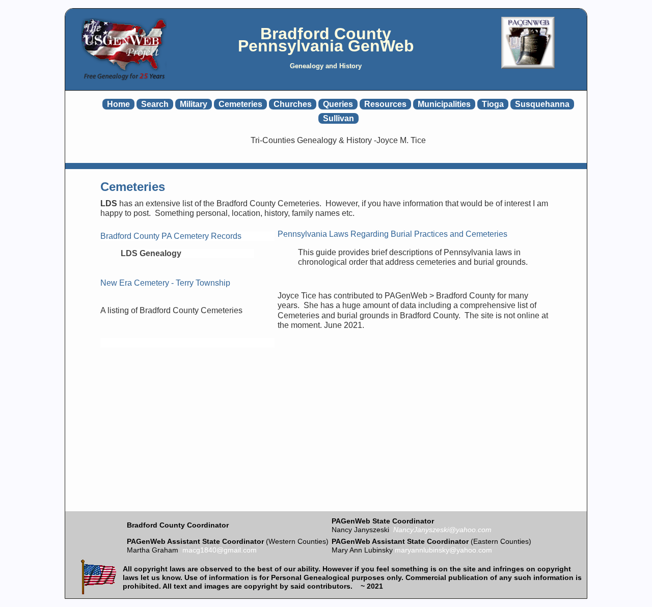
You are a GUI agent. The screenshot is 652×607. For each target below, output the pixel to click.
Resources (385, 104)
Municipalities (444, 104)
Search (155, 104)
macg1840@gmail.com (219, 550)
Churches (293, 104)
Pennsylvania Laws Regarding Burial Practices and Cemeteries (392, 234)
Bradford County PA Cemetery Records (170, 236)
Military (193, 104)
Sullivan (338, 118)
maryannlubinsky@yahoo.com (443, 550)
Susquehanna (542, 104)
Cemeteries (240, 104)
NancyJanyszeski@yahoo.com (442, 530)
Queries (338, 104)
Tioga (493, 104)
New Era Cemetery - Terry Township (165, 283)
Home (118, 104)
